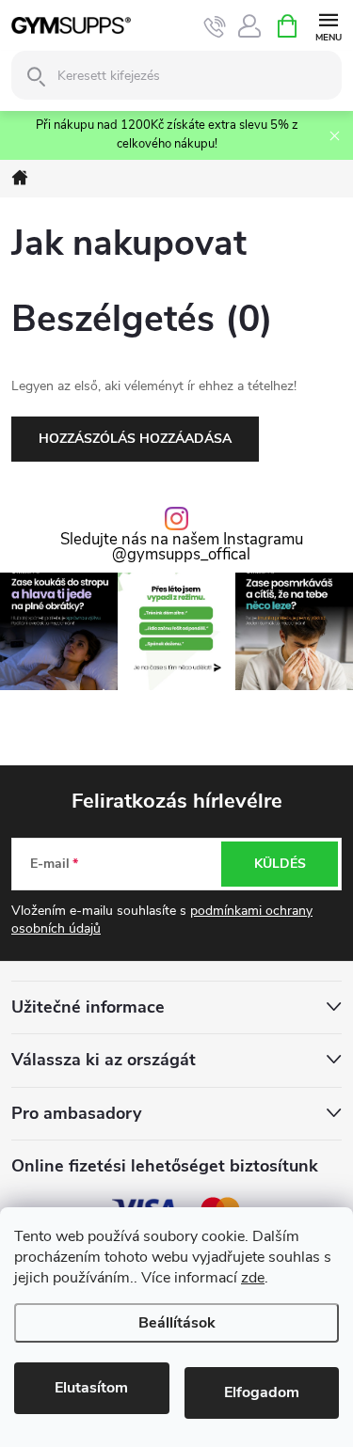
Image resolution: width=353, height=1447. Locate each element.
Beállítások (177, 1323)
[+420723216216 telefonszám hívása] (215, 26)
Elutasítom (91, 1387)
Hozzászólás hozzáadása (135, 439)
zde (253, 1277)
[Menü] (328, 25)
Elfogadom (261, 1392)
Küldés (280, 864)
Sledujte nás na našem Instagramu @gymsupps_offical (181, 548)
